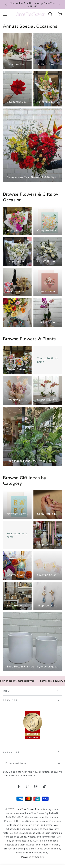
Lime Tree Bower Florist (29, 809)
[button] (50, 14)
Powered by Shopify (32, 857)
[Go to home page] (30, 14)
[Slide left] (6, 5)
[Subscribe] (60, 763)
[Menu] (5, 14)
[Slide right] (59, 5)
